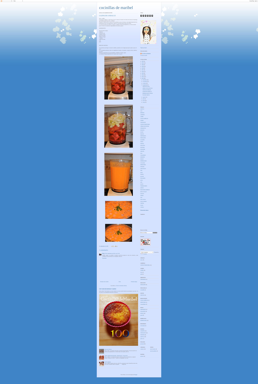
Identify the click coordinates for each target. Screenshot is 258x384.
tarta (141, 197)
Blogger (135, 374)
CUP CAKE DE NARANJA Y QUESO (107, 288)
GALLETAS (142, 145)
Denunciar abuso (144, 210)
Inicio (120, 281)
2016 (143, 71)
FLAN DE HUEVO (146, 95)
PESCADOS (142, 178)
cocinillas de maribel (116, 7)
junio (144, 100)
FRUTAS (142, 143)
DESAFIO (142, 130)
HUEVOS (142, 151)
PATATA (142, 174)
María (103, 253)
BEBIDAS (142, 112)
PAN (141, 170)
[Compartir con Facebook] (115, 246)
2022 (143, 61)
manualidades (143, 155)
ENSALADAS (143, 137)
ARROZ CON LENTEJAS (148, 88)
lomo (141, 153)
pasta (141, 172)
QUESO (142, 187)
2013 (143, 76)
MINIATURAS (143, 164)
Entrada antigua (134, 281)
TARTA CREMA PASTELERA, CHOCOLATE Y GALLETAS (116, 355)
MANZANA (142, 157)
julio (144, 98)
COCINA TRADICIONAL (145, 124)
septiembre (145, 84)
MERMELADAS (143, 160)
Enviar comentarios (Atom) (121, 285)
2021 (143, 63)
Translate (145, 253)
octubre (144, 83)
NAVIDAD (142, 166)
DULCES (142, 134)
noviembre (145, 81)
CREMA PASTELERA (144, 126)
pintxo (141, 180)
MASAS (142, 159)
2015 (143, 73)
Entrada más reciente (104, 281)
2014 (143, 74)
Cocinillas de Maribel (146, 53)
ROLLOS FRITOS (108, 349)
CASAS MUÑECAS (144, 118)
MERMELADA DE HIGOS (148, 93)
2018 (143, 68)
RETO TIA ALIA (143, 191)
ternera (141, 205)
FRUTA (141, 141)
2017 (143, 69)
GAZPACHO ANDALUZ (147, 91)
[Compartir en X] (114, 246)
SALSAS (142, 193)
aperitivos (142, 108)
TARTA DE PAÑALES (147, 89)
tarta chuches (143, 199)
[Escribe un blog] (113, 246)
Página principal (143, 47)
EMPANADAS (143, 135)
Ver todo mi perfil (143, 55)
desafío (141, 132)
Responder (104, 258)
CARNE (141, 116)
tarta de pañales (143, 201)
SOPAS (141, 195)
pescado (142, 176)
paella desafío (143, 168)
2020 (143, 64)
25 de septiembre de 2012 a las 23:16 (112, 253)
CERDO (142, 120)
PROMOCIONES (143, 185)
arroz (141, 110)
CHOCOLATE (143, 122)
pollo (141, 182)
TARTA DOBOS (108, 362)
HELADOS (142, 147)
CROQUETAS (143, 128)
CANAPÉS (142, 114)
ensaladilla (142, 139)
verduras (142, 207)
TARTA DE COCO (146, 86)
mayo (144, 102)
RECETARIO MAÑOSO (145, 189)
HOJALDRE (142, 149)
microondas (142, 162)
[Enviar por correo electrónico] (111, 246)
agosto (144, 97)
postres (141, 184)
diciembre (145, 79)
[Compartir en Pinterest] (117, 246)
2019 (143, 66)
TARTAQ (142, 203)
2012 (143, 78)
